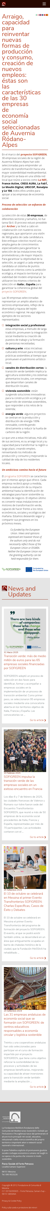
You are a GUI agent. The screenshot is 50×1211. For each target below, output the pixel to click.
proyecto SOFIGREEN (14, 291)
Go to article (37, 720)
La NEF (42, 180)
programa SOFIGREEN (17, 476)
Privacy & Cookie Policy (12, 1200)
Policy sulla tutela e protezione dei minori (19, 1207)
